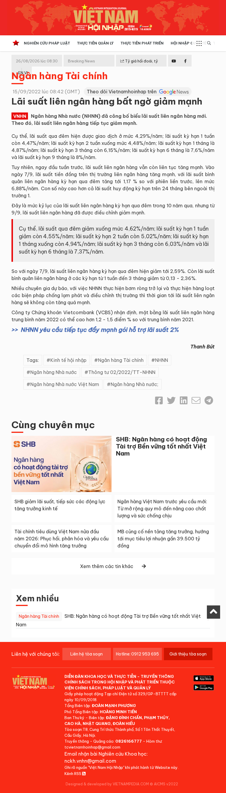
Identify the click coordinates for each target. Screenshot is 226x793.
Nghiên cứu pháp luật (47, 43)
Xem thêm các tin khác (106, 566)
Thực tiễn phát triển (142, 43)
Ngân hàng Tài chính (59, 76)
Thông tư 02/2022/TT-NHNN (121, 372)
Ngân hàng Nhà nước (53, 372)
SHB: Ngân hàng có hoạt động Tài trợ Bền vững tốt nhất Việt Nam (161, 446)
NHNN (161, 360)
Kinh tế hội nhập (68, 360)
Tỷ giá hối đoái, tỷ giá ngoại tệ (139, 66)
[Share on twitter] (171, 400)
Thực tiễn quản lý (95, 43)
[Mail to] (196, 400)
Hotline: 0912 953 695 (137, 654)
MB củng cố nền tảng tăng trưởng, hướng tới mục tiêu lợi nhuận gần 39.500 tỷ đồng (163, 539)
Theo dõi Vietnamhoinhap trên (122, 92)
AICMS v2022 (166, 784)
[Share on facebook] (159, 400)
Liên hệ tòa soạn (86, 654)
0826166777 (128, 741)
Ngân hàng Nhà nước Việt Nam (64, 384)
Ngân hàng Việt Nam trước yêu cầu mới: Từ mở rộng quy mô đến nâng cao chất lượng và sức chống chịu (162, 509)
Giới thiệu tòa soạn (188, 654)
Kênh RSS (73, 773)
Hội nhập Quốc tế (188, 43)
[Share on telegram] (209, 400)
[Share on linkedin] (183, 400)
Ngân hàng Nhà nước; (134, 384)
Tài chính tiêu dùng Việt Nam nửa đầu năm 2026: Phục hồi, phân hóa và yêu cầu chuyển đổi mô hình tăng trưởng (61, 539)
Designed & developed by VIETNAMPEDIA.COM (107, 784)
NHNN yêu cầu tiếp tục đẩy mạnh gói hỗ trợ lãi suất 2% (100, 329)
